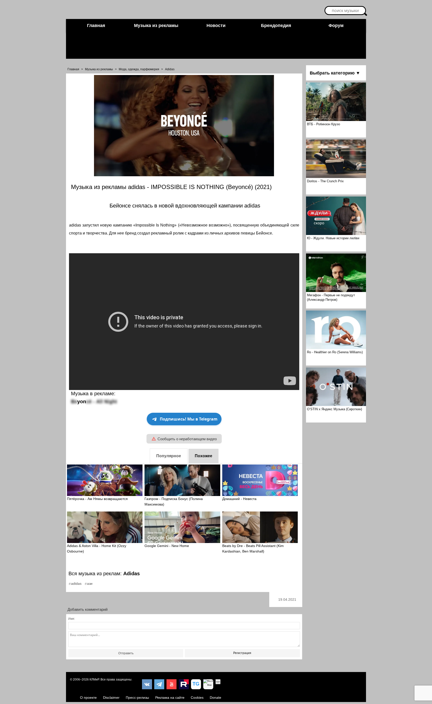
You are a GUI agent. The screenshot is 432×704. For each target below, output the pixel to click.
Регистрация (242, 653)
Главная (96, 25)
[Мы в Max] (208, 684)
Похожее (203, 456)
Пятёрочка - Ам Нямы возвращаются (97, 499)
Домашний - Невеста (239, 499)
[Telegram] (159, 684)
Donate (215, 698)
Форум (336, 25)
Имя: (71, 618)
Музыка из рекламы (156, 25)
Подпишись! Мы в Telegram (189, 419)
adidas (76, 584)
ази (89, 584)
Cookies (197, 698)
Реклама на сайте (169, 698)
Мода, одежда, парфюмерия (139, 69)
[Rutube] (184, 684)
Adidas (169, 69)
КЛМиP (94, 679)
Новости (216, 25)
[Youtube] (171, 684)
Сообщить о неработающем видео (187, 439)
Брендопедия (276, 25)
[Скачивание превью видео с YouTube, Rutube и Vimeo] (196, 684)
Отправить (126, 653)
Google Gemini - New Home (166, 546)
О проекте (88, 698)
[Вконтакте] (147, 684)
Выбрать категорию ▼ (335, 73)
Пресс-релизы (137, 698)
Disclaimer (111, 698)
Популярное (168, 456)
